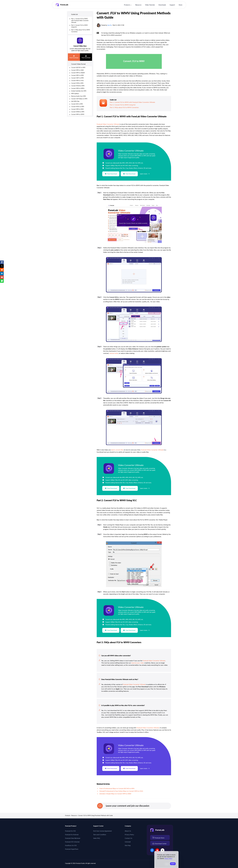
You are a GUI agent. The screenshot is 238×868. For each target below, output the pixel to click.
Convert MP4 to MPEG (77, 88)
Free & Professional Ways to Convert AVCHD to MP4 (116, 788)
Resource (138, 5)
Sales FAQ (96, 838)
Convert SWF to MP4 (77, 78)
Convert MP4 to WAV (77, 70)
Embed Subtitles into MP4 (78, 91)
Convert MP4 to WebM (78, 72)
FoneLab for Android (71, 834)
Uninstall (128, 842)
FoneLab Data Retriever (72, 838)
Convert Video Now (80, 46)
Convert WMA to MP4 (77, 112)
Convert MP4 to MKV (77, 109)
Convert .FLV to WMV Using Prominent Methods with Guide (95, 815)
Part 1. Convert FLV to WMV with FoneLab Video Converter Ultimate (80, 20)
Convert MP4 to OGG (77, 80)
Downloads (162, 5)
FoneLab (67, 815)
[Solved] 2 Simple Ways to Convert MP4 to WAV (115, 794)
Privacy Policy (129, 834)
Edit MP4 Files (75, 101)
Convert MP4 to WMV (77, 114)
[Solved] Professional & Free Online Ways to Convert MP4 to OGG (121, 791)
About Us (128, 831)
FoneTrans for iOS (71, 845)
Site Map (128, 845)
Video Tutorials (150, 5)
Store (180, 5)
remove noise (113, 353)
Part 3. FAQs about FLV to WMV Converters (124, 107)
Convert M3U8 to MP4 (77, 86)
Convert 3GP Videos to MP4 (79, 99)
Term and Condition (99, 834)
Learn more (143, 174)
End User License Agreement (102, 831)
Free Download (74, 57)
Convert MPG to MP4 (77, 75)
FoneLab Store (159, 838)
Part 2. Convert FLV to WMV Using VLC (123, 105)
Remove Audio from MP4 (78, 96)
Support (172, 5)
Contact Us (128, 838)
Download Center (161, 843)
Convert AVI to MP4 (77, 104)
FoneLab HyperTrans (71, 849)
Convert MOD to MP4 (77, 106)
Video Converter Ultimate (131, 151)
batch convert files (117, 450)
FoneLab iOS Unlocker (72, 842)
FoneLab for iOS (70, 831)
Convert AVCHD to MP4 (78, 67)
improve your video (137, 663)
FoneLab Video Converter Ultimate (108, 124)
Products (127, 5)
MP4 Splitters (75, 93)
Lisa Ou (109, 25)
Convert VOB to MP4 (77, 83)
